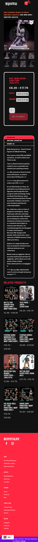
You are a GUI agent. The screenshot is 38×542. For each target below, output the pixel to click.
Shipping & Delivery (9, 510)
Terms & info (7, 503)
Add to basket (18, 116)
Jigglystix (15, 15)
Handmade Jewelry (9, 463)
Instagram (7, 522)
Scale (11, 93)
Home (5, 12)
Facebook (7, 525)
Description (11, 137)
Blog (5, 497)
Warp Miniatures (8, 476)
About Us (6, 494)
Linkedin (6, 528)
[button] (31, 22)
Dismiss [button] (23, 541)
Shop (5, 457)
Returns (6, 513)
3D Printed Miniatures (10, 460)
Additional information (14, 140)
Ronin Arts (7, 479)
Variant (12, 99)
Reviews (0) (11, 144)
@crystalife (11, 439)
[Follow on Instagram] (12, 443)
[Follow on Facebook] (6, 443)
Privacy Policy (8, 507)
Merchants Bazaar (14, 12)
